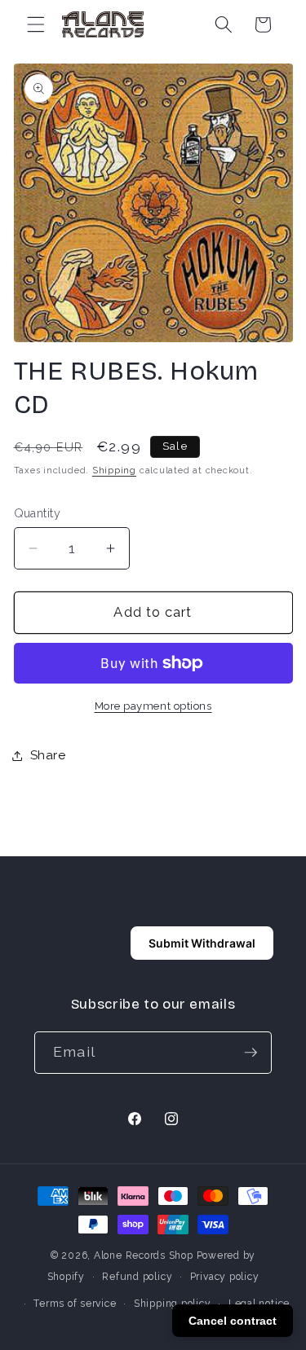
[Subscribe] (250, 1052)
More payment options (153, 706)
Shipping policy (172, 1303)
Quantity (37, 513)
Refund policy (137, 1276)
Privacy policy (224, 1276)
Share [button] (48, 755)
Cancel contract (232, 1320)
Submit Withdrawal (202, 943)
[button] (35, 24)
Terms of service (74, 1303)
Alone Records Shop (143, 1255)
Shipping (114, 470)
